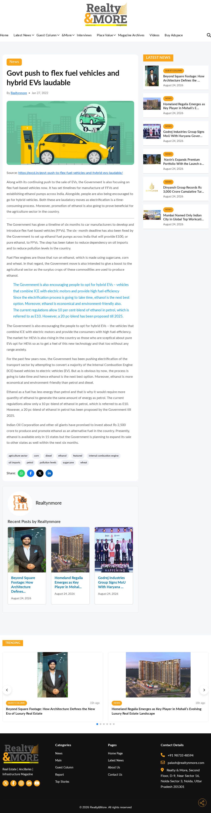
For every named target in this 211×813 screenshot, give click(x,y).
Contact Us (115, 774)
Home (4, 35)
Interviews (84, 35)
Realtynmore (19, 93)
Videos (154, 35)
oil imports (14, 462)
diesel (49, 455)
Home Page (115, 753)
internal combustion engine (103, 455)
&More (67, 35)
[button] (7, 690)
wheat (83, 462)
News (58, 753)
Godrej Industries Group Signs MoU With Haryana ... (112, 582)
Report (59, 774)
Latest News (22, 35)
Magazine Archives (131, 35)
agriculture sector (18, 455)
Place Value (105, 35)
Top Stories (62, 781)
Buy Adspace (174, 35)
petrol (30, 462)
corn (36, 455)
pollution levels (48, 462)
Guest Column (46, 35)
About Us (114, 767)
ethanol (62, 455)
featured (77, 455)
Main (58, 760)
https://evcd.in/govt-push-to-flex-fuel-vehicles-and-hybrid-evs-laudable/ (70, 173)
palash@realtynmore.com (185, 763)
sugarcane (68, 462)
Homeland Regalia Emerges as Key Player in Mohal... (69, 582)
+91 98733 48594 (180, 755)
